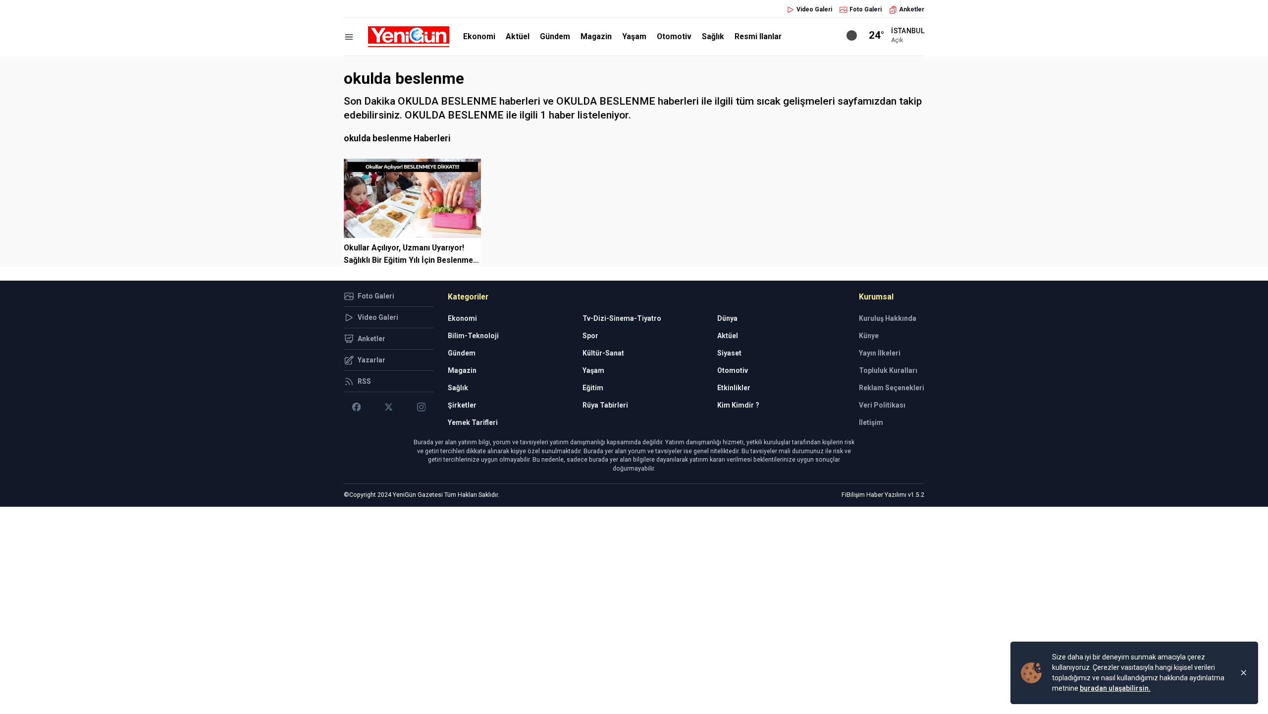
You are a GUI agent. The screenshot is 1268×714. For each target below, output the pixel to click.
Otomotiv (674, 36)
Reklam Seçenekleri (891, 388)
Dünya (727, 318)
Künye (869, 336)
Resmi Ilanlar (758, 36)
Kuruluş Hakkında (887, 318)
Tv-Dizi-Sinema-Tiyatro (621, 318)
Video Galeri (814, 9)
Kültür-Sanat (603, 353)
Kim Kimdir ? (738, 405)
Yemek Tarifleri (473, 422)
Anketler (911, 9)
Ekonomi (479, 36)
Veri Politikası (882, 405)
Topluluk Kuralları (888, 370)
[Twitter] (388, 407)
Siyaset (729, 353)
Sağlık (713, 36)
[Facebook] (356, 407)
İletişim (871, 422)
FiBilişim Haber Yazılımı (874, 494)
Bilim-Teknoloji (473, 336)
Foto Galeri (865, 9)
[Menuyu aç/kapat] (349, 37)
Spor (590, 336)
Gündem (555, 36)
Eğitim (592, 388)
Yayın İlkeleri (879, 353)
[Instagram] (421, 407)
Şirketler (462, 405)
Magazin (596, 36)
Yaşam (634, 36)
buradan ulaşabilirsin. (1115, 688)
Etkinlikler (733, 388)
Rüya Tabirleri (605, 405)
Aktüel (517, 36)
